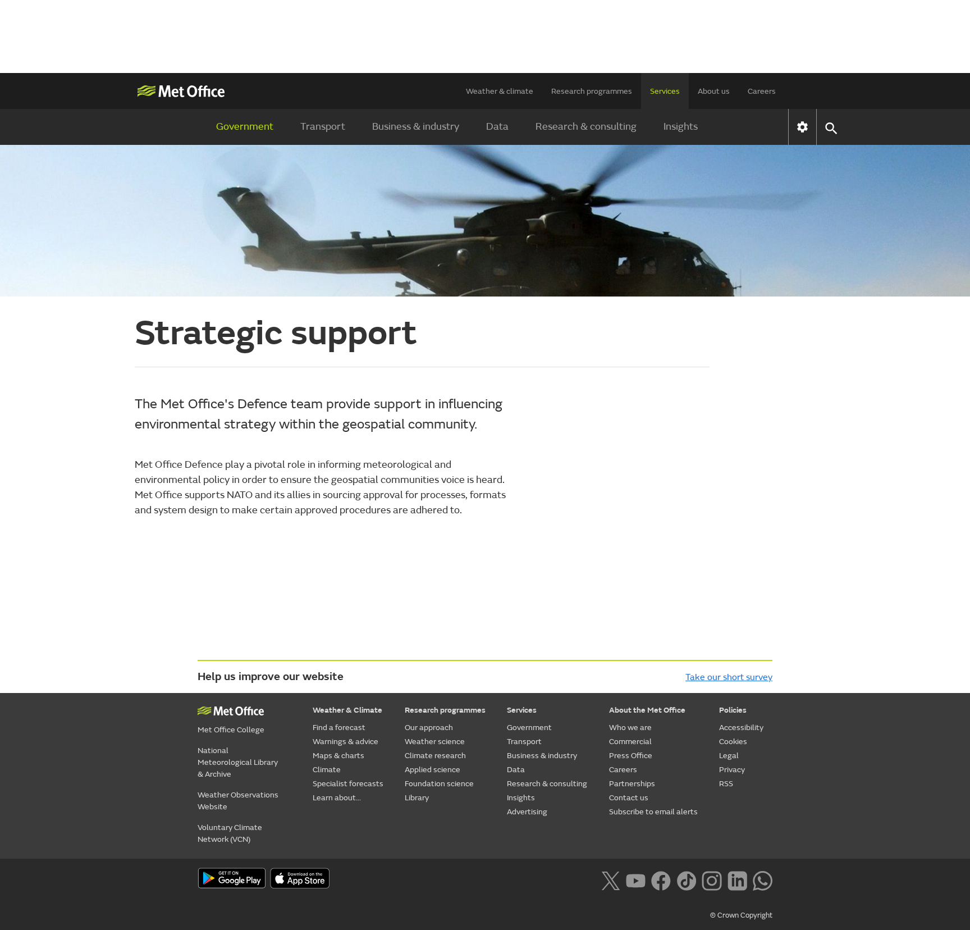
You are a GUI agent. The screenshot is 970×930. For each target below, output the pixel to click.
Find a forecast (339, 727)
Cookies (733, 741)
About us (714, 91)
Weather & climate (499, 91)
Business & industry (415, 126)
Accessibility (741, 727)
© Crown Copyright (741, 915)
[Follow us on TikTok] (686, 879)
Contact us (628, 798)
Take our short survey (728, 677)
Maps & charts (338, 755)
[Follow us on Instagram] (711, 879)
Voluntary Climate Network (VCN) (230, 833)
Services (665, 91)
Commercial (630, 741)
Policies (733, 710)
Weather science (435, 741)
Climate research (435, 755)
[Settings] (802, 127)
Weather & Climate (347, 710)
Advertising (527, 812)
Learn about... (337, 798)
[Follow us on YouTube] (636, 879)
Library (417, 798)
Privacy (732, 769)
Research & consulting (586, 126)
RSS (726, 783)
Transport (322, 126)
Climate (327, 769)
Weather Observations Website (238, 801)
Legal (729, 755)
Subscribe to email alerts (653, 812)
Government (244, 126)
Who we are (630, 727)
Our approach (429, 727)
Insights (681, 126)
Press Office (630, 755)
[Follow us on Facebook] (661, 879)
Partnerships (632, 783)
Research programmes (591, 91)
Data (497, 126)
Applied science (432, 769)
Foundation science (439, 783)
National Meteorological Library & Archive (238, 762)
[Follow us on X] (610, 879)
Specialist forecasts (348, 783)
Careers (762, 91)
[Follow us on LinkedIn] (737, 879)
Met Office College (231, 730)
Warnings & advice (345, 741)
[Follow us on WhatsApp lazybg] (762, 879)
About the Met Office (647, 710)
